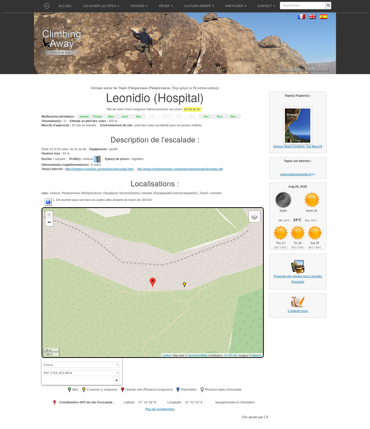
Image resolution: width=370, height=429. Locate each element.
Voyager (137, 6)
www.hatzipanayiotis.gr (296, 174)
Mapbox (257, 355)
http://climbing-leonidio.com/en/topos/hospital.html (99, 169)
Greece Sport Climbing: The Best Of (297, 146)
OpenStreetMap (197, 355)
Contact (264, 6)
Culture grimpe (197, 6)
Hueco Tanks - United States (303, 69)
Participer (234, 6)
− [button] (49, 222)
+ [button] (49, 214)
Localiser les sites (99, 6)
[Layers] (254, 216)
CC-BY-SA (230, 355)
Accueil (65, 6)
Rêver (164, 6)
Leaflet (166, 355)
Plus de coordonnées (159, 409)
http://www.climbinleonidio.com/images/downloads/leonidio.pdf (180, 169)
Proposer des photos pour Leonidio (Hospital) (298, 279)
